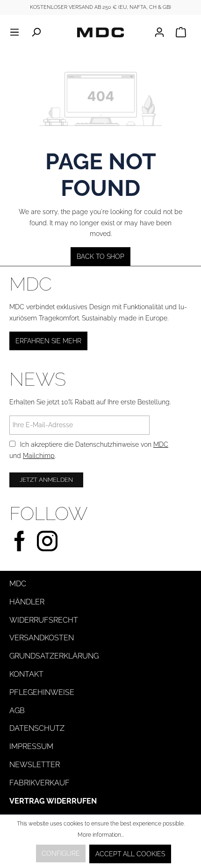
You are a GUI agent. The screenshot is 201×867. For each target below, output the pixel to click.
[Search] (36, 32)
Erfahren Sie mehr (48, 341)
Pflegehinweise (41, 692)
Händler (26, 601)
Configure (61, 853)
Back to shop (100, 256)
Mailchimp (39, 455)
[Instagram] (47, 539)
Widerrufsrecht (43, 620)
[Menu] (17, 32)
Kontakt (26, 674)
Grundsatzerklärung (54, 656)
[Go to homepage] (100, 32)
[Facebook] (19, 539)
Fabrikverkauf (39, 782)
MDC (160, 444)
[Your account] (162, 32)
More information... (101, 835)
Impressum (31, 746)
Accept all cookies (130, 854)
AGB (17, 710)
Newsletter (34, 764)
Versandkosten (41, 637)
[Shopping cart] (181, 32)
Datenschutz (37, 728)
